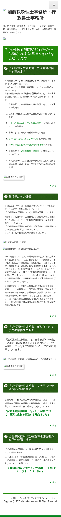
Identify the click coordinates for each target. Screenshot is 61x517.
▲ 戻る (53, 185)
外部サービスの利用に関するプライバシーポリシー (34, 498)
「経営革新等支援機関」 (30, 151)
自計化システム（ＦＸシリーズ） (24, 139)
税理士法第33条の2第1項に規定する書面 (27, 145)
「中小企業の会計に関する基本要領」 (26, 123)
